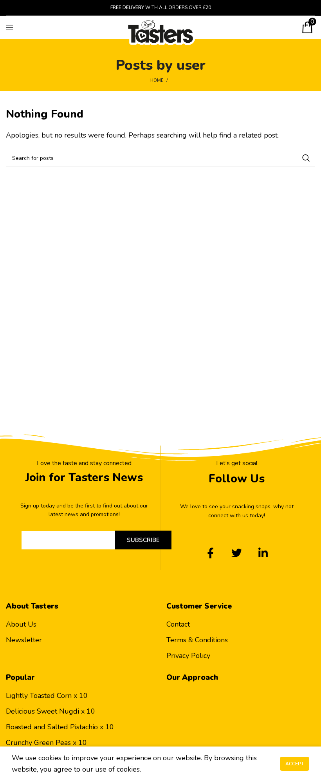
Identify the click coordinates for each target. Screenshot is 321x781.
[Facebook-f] (210, 552)
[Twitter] (236, 552)
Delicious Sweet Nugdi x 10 (50, 711)
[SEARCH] (306, 158)
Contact (178, 624)
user (191, 65)
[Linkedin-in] (263, 552)
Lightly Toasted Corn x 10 (47, 695)
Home (156, 80)
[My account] (294, 27)
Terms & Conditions (197, 640)
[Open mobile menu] (10, 27)
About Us (21, 624)
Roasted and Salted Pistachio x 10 (60, 727)
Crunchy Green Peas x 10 (46, 742)
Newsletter (24, 640)
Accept (294, 764)
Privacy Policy (188, 655)
